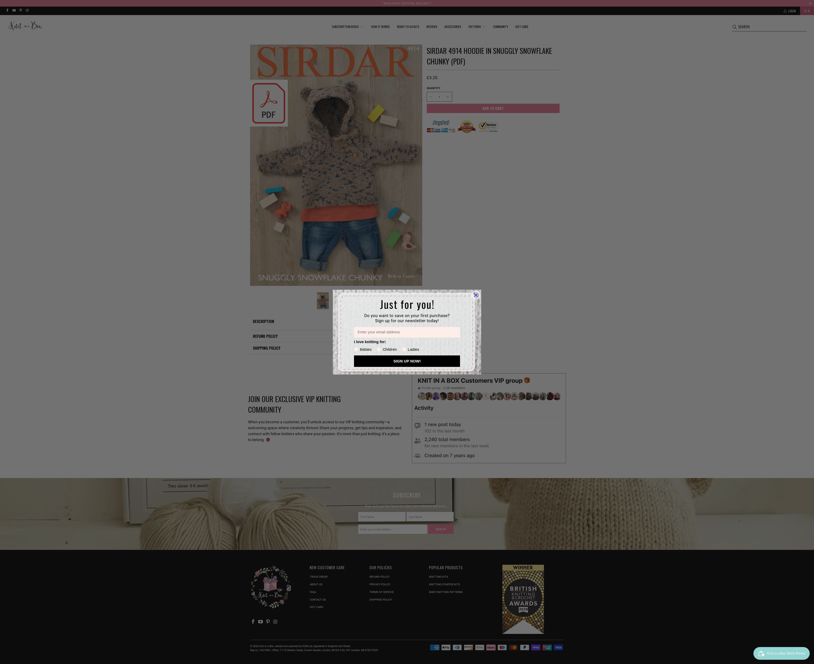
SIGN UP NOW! (407, 361)
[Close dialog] (475, 295)
